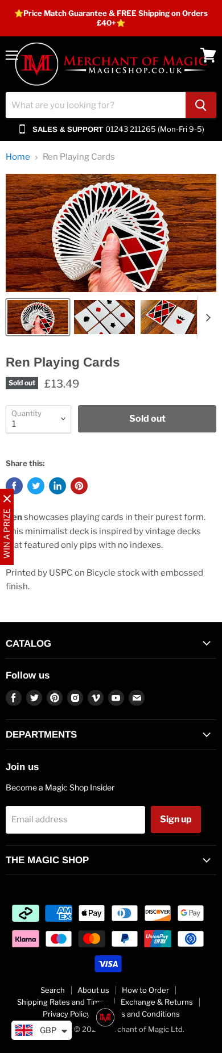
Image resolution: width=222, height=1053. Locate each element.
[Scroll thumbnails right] (206, 318)
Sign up (176, 819)
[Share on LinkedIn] (57, 485)
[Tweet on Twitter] (35, 485)
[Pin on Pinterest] (79, 485)
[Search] (201, 105)
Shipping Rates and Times (62, 1001)
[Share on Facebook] (14, 485)
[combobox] (96, 105)
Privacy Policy (67, 1013)
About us (93, 989)
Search (52, 989)
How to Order (145, 989)
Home (18, 157)
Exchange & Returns (157, 1001)
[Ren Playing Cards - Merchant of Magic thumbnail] (37, 317)
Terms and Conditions (141, 1013)
